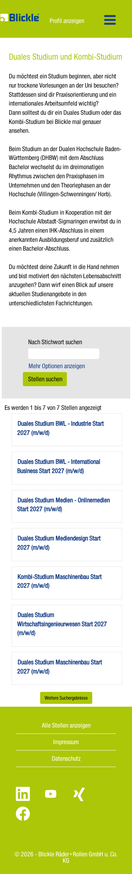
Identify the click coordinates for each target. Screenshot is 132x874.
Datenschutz (66, 758)
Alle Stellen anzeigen (66, 725)
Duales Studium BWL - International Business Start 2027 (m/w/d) (58, 465)
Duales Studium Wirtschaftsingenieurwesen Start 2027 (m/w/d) (62, 623)
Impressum (66, 742)
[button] (110, 20)
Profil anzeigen (67, 20)
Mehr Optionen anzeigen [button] (57, 366)
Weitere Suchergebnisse (66, 698)
